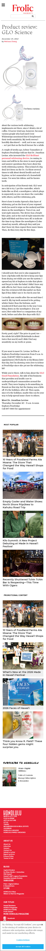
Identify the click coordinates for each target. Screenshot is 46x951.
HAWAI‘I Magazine (10, 908)
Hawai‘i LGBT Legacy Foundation (15, 876)
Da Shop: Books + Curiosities (14, 872)
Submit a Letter (9, 852)
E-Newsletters (9, 886)
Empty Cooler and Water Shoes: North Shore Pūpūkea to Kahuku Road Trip (23, 504)
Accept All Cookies (23, 946)
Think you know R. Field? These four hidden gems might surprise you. (22, 744)
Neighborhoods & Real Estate (16, 826)
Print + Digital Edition (11, 884)
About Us (7, 844)
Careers (6, 848)
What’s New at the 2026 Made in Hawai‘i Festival (22, 673)
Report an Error (9, 854)
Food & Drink (9, 818)
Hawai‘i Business (10, 906)
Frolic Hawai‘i (8, 912)
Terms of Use (8, 858)
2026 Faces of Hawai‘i (16, 708)
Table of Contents (25, 775)
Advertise (7, 846)
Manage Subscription (27, 778)
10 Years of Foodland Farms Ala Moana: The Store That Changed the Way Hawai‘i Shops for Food (23, 464)
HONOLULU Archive (11, 830)
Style (6, 822)
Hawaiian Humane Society (13, 878)
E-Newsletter (23, 781)
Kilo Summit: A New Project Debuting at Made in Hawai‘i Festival (20, 543)
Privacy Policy (9, 856)
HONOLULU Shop (10, 892)
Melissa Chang (10, 41)
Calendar (7, 828)
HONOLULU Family (10, 910)
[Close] (42, 924)
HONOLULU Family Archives (14, 832)
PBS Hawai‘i (8, 874)
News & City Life (10, 816)
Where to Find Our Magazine (14, 894)
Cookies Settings (22, 940)
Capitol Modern (9, 870)
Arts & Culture (10, 820)
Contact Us (8, 850)
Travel (6, 824)
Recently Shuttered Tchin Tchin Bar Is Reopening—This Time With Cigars (23, 582)
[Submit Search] (33, 16)
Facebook (11, 918)
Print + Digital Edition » (24, 769)
